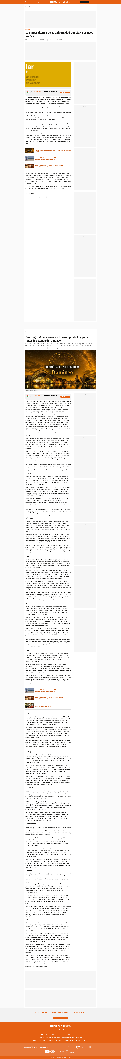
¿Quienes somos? (42, 1040)
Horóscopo (28, 334)
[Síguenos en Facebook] (33, 2)
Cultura (69, 1034)
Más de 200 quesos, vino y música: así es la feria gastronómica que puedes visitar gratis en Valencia (52, 166)
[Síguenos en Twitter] (35, 2)
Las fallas (41, 1037)
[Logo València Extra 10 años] (60, 1027)
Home (26, 6)
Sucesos (74, 1034)
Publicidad (78, 1040)
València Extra (28, 39)
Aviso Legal (50, 1040)
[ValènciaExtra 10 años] (60, 2)
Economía (59, 1034)
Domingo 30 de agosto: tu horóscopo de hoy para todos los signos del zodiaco (53, 150)
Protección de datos (59, 1040)
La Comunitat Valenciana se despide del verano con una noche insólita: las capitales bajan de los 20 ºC (51, 158)
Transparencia (85, 1040)
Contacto (35, 1040)
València (28, 197)
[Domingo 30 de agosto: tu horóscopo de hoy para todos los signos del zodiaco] (29, 150)
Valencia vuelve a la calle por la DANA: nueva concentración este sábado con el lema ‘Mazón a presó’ (51, 705)
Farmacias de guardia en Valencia (52, 1037)
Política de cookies (69, 1040)
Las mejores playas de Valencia (68, 1037)
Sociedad (64, 1034)
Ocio (29, 331)
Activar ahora (64, 92)
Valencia (27, 29)
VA (40, 2)
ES (43, 2)
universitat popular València (39, 197)
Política (53, 1034)
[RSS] (39, 2)
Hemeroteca (79, 1037)
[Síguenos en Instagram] (37, 2)
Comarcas (48, 1034)
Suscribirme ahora (60, 1018)
